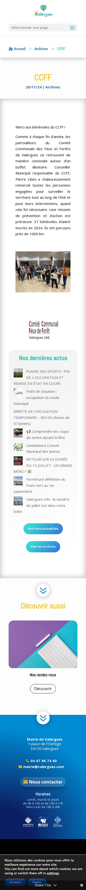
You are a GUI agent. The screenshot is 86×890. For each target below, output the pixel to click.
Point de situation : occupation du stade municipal (36, 397)
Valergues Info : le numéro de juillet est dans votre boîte (41, 505)
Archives (52, 87)
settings (53, 873)
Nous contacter (46, 782)
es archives (43, 546)
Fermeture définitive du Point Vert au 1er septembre (39, 485)
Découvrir (48, 688)
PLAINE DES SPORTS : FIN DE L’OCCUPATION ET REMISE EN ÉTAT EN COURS (42, 377)
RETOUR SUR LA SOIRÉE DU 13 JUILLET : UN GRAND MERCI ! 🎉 (43, 465)
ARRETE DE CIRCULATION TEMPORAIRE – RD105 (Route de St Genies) (42, 417)
